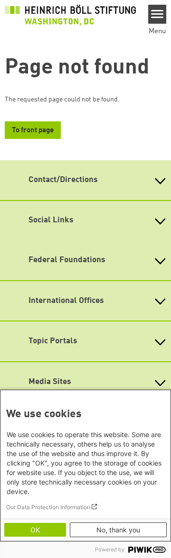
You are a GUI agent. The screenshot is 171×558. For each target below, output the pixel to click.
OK (35, 530)
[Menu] (157, 14)
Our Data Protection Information (48, 507)
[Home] (70, 15)
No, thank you (118, 530)
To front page (33, 130)
